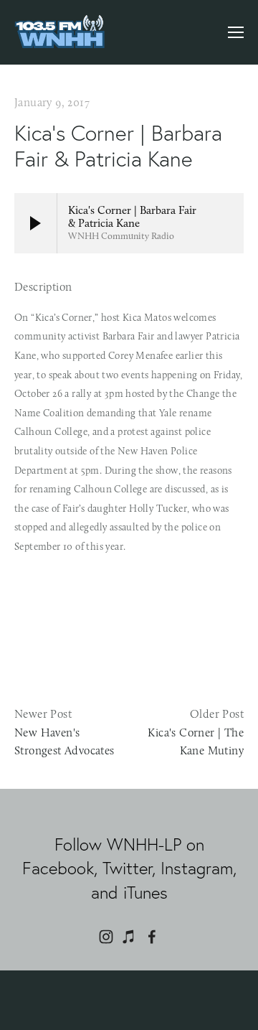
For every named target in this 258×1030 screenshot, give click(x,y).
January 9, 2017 (52, 102)
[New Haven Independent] (106, 937)
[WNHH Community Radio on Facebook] (152, 937)
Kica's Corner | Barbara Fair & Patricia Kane (118, 146)
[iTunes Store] (129, 937)
